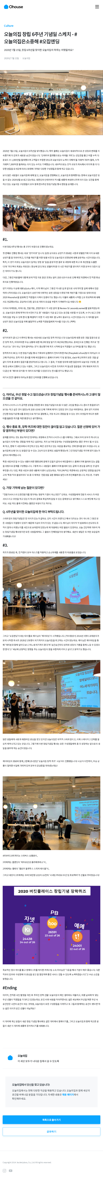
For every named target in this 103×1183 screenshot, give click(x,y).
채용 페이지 (68, 1094)
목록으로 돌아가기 (51, 1119)
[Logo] (13, 7)
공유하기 (51, 1131)
